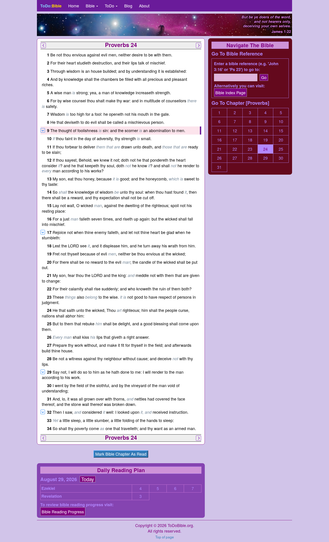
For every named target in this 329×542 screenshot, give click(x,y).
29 (265, 158)
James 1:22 (281, 31)
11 (219, 130)
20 (281, 140)
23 (250, 149)
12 (235, 130)
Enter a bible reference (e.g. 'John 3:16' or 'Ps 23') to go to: (246, 66)
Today (87, 479)
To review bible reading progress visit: (77, 505)
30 (281, 158)
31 (219, 167)
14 (265, 130)
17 (235, 140)
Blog (128, 6)
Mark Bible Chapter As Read (120, 454)
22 (235, 149)
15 (281, 130)
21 (219, 149)
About (144, 6)
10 (281, 121)
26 (219, 158)
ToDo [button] (110, 6)
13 (250, 130)
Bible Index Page (230, 92)
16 (219, 140)
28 (250, 158)
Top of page (164, 536)
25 (281, 149)
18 (250, 140)
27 (235, 158)
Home (73, 6)
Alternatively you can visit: (239, 86)
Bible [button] (91, 6)
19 (265, 140)
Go (264, 77)
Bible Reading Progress (63, 511)
